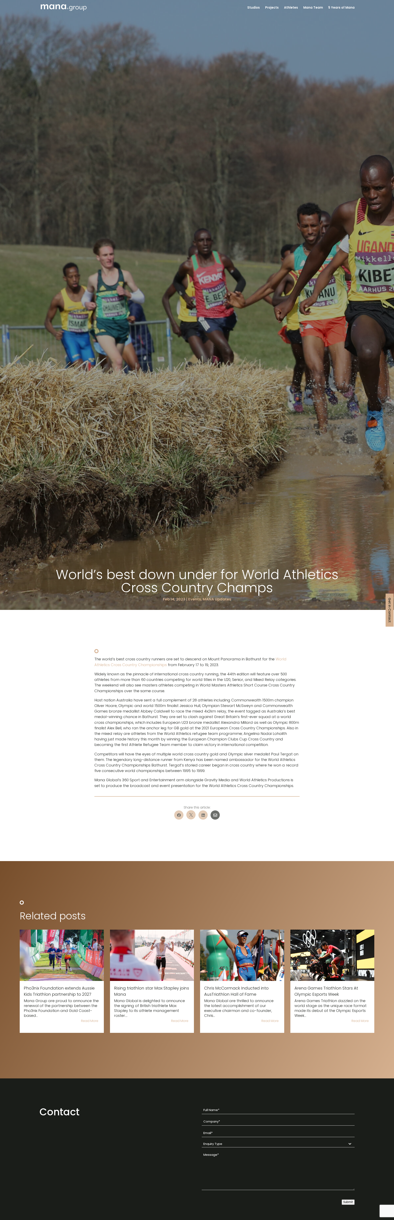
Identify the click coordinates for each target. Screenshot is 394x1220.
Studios (253, 8)
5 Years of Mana (341, 8)
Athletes (291, 8)
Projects (272, 8)
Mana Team (313, 8)
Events (194, 599)
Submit (348, 1202)
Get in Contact (389, 610)
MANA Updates (217, 599)
